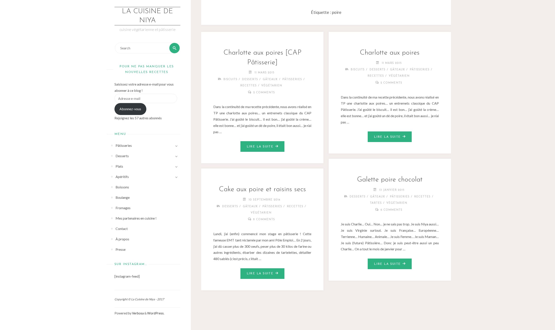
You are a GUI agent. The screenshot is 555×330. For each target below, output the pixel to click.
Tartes (376, 203)
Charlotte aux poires (390, 52)
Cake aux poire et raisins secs (262, 189)
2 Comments (264, 92)
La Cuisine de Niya (147, 16)
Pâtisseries (292, 79)
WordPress (155, 313)
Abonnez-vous (130, 109)
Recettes (248, 85)
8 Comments (264, 219)
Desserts (250, 79)
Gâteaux (270, 79)
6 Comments (391, 210)
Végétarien (271, 85)
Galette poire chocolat (390, 179)
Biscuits (230, 79)
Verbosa (137, 313)
